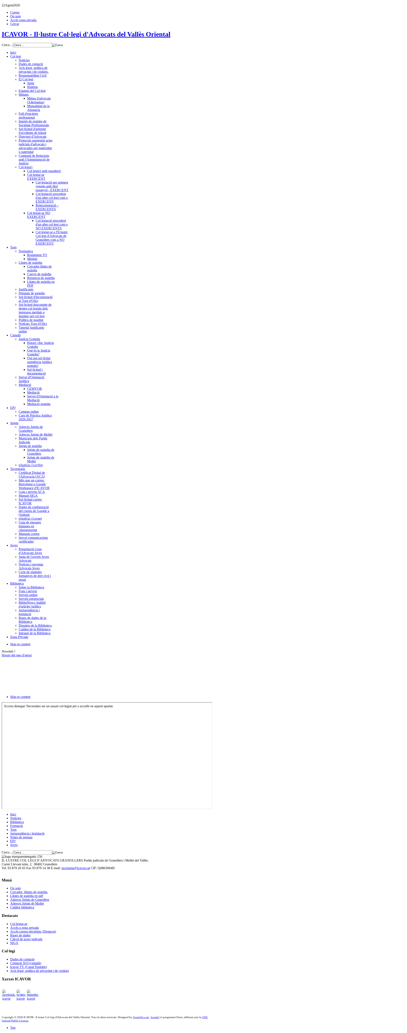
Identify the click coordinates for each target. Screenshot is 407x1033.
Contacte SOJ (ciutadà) (25, 963)
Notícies (15, 818)
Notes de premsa (21, 837)
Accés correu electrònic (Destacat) (33, 931)
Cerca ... (7, 45)
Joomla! (155, 1017)
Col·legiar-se (18, 924)
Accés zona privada (23, 20)
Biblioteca (17, 822)
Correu (15, 12)
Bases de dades (20, 935)
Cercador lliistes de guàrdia (29, 892)
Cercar (14, 24)
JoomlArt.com (141, 1017)
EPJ (12, 841)
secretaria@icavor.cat (75, 868)
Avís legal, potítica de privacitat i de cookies (39, 971)
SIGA (14, 943)
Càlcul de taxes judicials (26, 939)
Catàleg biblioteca (22, 907)
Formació (16, 826)
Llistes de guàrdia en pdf (26, 896)
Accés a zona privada (24, 927)
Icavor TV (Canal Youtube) (28, 967)
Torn (13, 829)
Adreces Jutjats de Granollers (29, 899)
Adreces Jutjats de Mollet (27, 903)
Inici (13, 814)
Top (12, 1027)
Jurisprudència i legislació (27, 833)
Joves (14, 845)
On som (15, 16)
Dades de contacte (22, 959)
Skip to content (20, 644)
